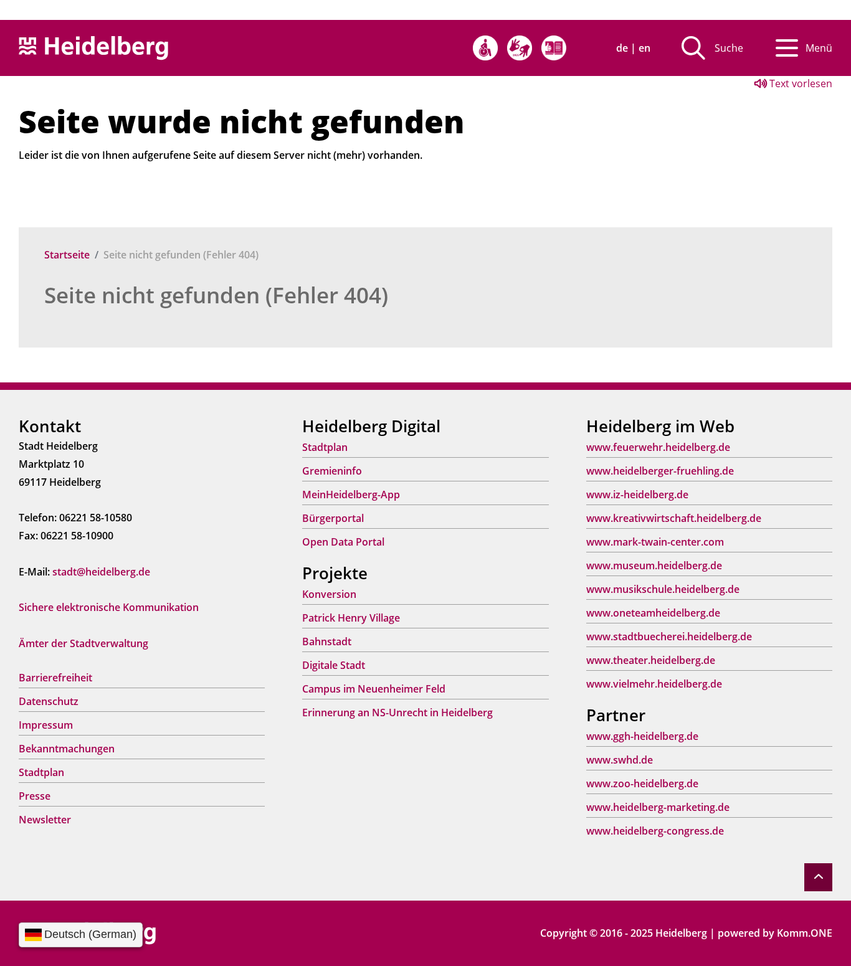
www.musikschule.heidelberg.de (662, 589)
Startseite (67, 255)
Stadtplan (41, 772)
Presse (34, 796)
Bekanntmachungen (67, 748)
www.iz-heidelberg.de (637, 494)
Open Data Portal (343, 542)
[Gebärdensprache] (519, 48)
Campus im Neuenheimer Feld (373, 689)
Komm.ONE (804, 933)
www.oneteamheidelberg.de (653, 613)
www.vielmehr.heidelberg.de (654, 684)
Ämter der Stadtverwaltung (83, 643)
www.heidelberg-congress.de (655, 831)
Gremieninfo (332, 471)
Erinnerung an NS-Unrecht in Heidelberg (397, 712)
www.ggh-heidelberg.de (642, 736)
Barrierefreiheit (55, 677)
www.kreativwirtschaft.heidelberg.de (673, 518)
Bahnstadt (326, 641)
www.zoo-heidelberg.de (642, 783)
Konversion (329, 594)
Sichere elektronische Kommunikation (109, 607)
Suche (729, 48)
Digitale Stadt (333, 665)
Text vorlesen (799, 83)
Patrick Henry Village (351, 618)
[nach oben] (818, 877)
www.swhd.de (619, 760)
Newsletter (45, 819)
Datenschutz (48, 701)
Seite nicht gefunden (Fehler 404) (216, 295)
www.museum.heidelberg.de (654, 565)
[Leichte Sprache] (553, 48)
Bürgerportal (333, 518)
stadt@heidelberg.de (101, 572)
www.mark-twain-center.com (655, 542)
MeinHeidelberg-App (351, 494)
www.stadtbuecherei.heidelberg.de (669, 636)
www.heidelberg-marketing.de (658, 807)
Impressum (46, 725)
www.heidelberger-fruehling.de (660, 471)
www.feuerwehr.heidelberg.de (658, 447)
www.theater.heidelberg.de (650, 660)
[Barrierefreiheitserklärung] (485, 48)
